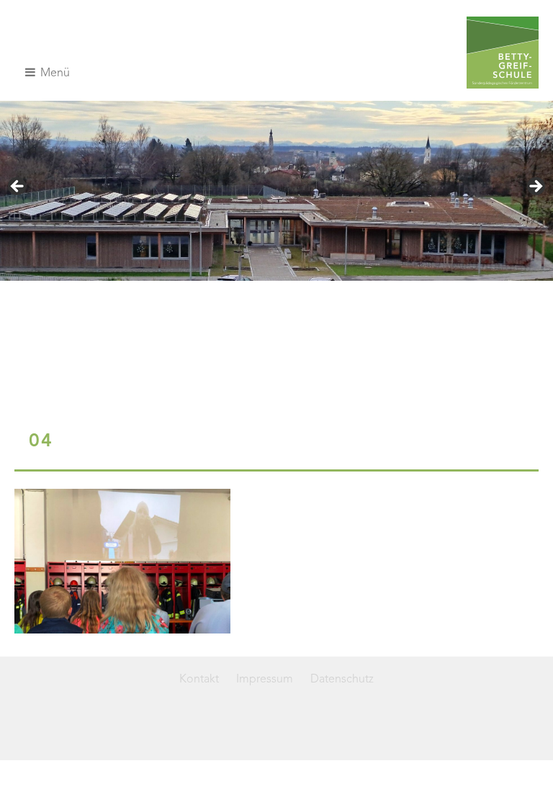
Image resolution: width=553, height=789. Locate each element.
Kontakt (199, 679)
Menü (53, 73)
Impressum (264, 679)
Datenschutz (342, 679)
